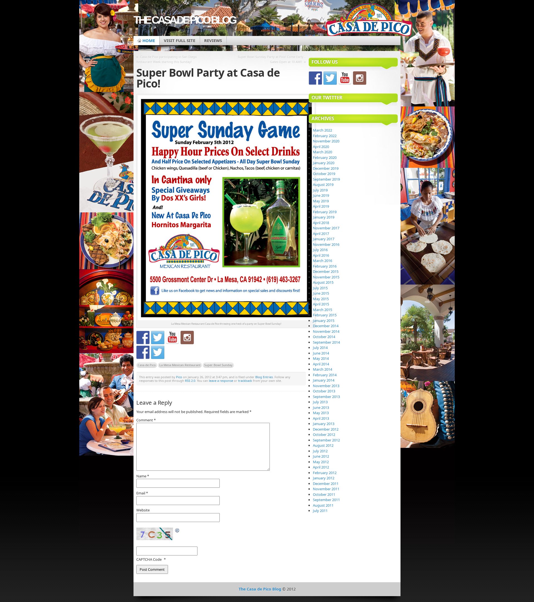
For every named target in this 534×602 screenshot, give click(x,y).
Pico (179, 377)
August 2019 (323, 184)
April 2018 (321, 222)
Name (142, 476)
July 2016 (320, 249)
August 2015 (323, 282)
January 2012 (323, 477)
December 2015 (325, 271)
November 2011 (326, 488)
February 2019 (325, 211)
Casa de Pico (147, 365)
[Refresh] (177, 530)
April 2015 (321, 304)
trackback (245, 380)
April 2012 (321, 467)
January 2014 (323, 380)
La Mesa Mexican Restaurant (180, 365)
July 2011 (320, 510)
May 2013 (321, 412)
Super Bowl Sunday (218, 365)
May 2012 (321, 461)
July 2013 (320, 401)
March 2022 (322, 130)
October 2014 (324, 336)
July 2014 (320, 347)
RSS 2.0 (190, 380)
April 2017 (321, 233)
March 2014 (322, 369)
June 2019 (321, 195)
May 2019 (321, 200)
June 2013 (321, 407)
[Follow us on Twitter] (157, 337)
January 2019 (323, 217)
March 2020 (322, 151)
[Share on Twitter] (157, 352)
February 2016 (325, 266)
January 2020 (323, 162)
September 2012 (326, 440)
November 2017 (326, 227)
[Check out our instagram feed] (187, 337)
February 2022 (325, 135)
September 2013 (326, 396)
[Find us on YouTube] (172, 337)
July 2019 (320, 190)
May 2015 (321, 298)
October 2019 (324, 173)
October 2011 (324, 494)
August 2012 (323, 445)
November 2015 (326, 277)
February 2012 (325, 472)
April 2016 (321, 255)
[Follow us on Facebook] (143, 337)
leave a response (221, 380)
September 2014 (326, 342)
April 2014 (321, 363)
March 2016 (322, 260)
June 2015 (321, 293)
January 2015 (323, 320)
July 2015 (320, 287)
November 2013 (326, 385)
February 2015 (325, 314)
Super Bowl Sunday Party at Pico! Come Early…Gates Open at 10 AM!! (272, 59)
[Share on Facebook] (143, 352)
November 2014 (326, 331)
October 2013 (324, 391)
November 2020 (326, 141)
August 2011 (323, 505)
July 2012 (320, 450)
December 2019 (325, 168)
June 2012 (321, 456)
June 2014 (321, 353)
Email (142, 493)
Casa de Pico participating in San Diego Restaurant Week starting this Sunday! (166, 59)
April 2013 (321, 418)
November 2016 (326, 244)
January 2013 (323, 423)
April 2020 (321, 146)
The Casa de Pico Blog (184, 20)
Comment (146, 420)
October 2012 (324, 434)
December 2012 (325, 429)
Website (143, 510)
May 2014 (321, 358)
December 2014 (325, 325)
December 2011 (325, 483)
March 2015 (322, 309)
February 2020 (325, 157)
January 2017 (323, 238)
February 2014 (325, 374)
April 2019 (321, 206)
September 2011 (326, 499)
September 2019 (326, 179)
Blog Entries (264, 377)
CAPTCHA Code (149, 559)
